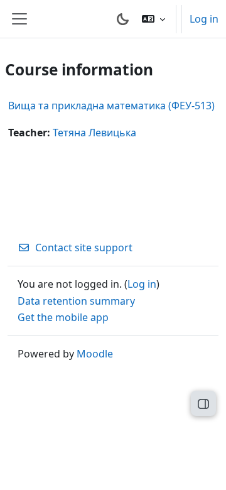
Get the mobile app (63, 317)
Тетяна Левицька (94, 132)
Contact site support (83, 247)
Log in (204, 19)
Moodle (95, 354)
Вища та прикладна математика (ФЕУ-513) (111, 105)
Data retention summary (76, 301)
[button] (153, 19)
